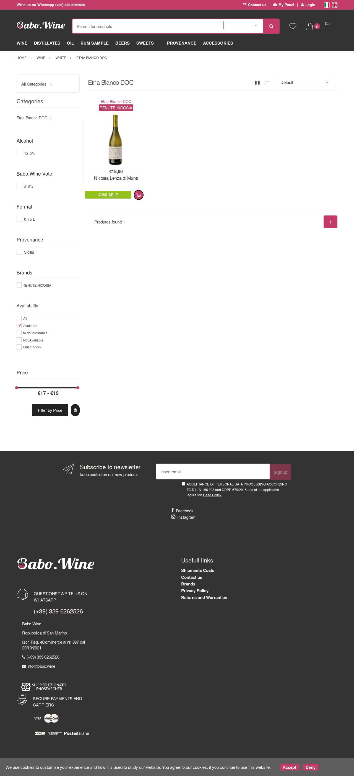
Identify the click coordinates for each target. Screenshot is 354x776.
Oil (70, 43)
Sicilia (29, 252)
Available (30, 325)
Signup (280, 472)
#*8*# (28, 186)
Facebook (185, 510)
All (25, 318)
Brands (188, 584)
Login (310, 4)
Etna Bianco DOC (116, 101)
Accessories (218, 43)
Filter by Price (50, 410)
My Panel (286, 4)
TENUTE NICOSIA (37, 285)
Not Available (33, 340)
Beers (122, 43)
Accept (289, 767)
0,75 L (29, 219)
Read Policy (212, 494)
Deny (311, 767)
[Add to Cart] (139, 195)
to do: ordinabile (35, 332)
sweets (145, 43)
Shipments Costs (197, 570)
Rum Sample (94, 43)
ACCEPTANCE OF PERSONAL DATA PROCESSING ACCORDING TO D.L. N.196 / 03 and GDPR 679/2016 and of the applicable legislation (237, 489)
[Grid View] (257, 82)
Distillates (47, 43)
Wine (22, 43)
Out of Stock (32, 347)
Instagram (186, 517)
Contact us (257, 4)
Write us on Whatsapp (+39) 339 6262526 (51, 4)
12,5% (29, 153)
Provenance (181, 43)
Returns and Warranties (204, 597)
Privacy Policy (195, 590)
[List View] (267, 82)
